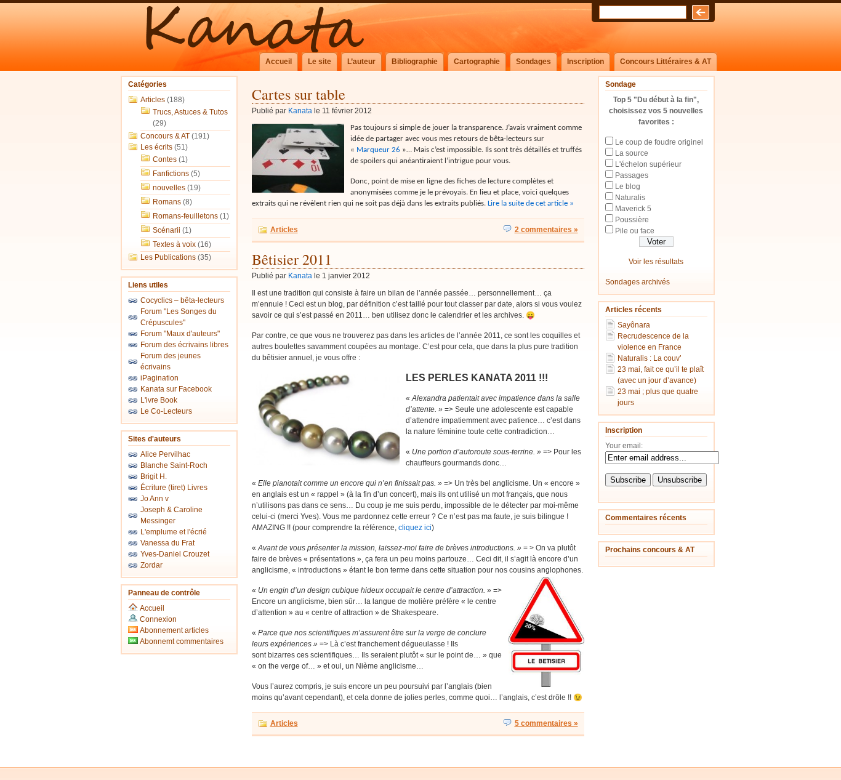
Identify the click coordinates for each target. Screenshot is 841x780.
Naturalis (630, 197)
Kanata (300, 111)
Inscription (585, 61)
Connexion (158, 619)
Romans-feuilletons (185, 216)
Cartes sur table (298, 94)
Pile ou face (634, 231)
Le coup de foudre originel (659, 142)
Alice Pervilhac (165, 454)
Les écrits (156, 147)
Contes (165, 159)
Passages (631, 175)
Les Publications (168, 257)
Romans (167, 202)
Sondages (533, 61)
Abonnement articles (173, 630)
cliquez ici (415, 527)
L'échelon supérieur (648, 164)
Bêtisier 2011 (292, 259)
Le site (319, 61)
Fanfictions (171, 173)
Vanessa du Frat (167, 543)
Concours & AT (165, 136)
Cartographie (477, 61)
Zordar (151, 565)
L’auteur (361, 61)
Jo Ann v (154, 498)
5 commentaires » (546, 723)
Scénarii (166, 230)
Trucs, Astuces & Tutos (190, 112)
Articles (152, 99)
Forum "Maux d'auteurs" (180, 333)
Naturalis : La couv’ (650, 358)
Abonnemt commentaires (180, 641)
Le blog (627, 186)
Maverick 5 (633, 208)
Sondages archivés (637, 282)
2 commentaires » (546, 229)
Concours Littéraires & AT (665, 61)
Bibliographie (415, 61)
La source (631, 153)
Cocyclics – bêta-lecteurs (182, 300)
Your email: (624, 445)
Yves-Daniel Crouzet (174, 554)
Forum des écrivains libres (184, 344)
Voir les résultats (656, 261)
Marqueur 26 (379, 150)
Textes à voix (174, 244)
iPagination (159, 378)
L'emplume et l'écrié (173, 532)
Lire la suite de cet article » (531, 203)
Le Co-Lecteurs (166, 411)
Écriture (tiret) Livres (173, 487)
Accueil (278, 61)
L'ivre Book (158, 400)
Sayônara (634, 325)
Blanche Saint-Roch (173, 465)
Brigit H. (153, 476)
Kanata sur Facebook (176, 389)
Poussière (632, 219)
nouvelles (169, 187)
